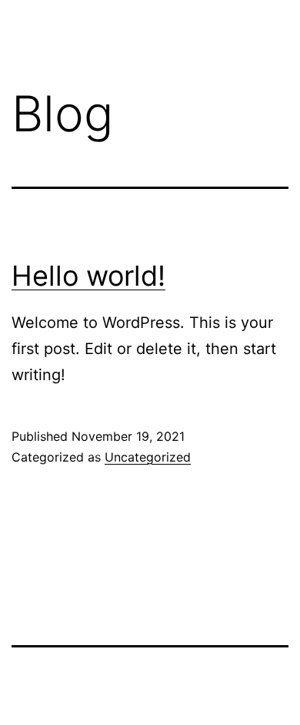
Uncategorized (148, 457)
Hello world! (88, 276)
